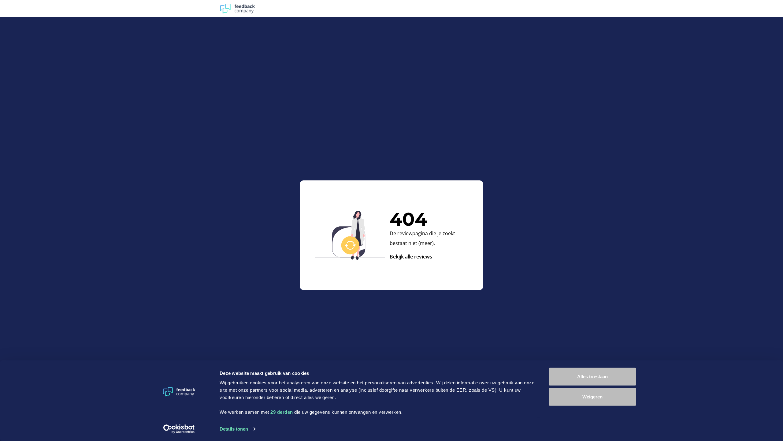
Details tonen (234, 429)
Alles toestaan (592, 376)
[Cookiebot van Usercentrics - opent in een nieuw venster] (179, 429)
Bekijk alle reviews (411, 256)
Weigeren (592, 396)
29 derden (281, 412)
